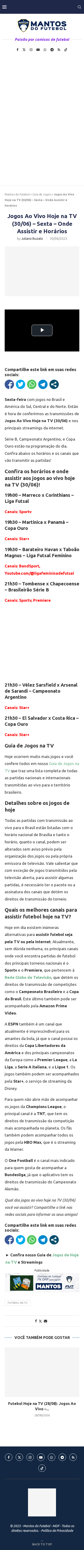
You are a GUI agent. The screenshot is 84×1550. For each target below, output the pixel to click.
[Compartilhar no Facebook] (9, 384)
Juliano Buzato (32, 238)
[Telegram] (52, 49)
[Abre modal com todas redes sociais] (54, 384)
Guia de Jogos (41, 194)
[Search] (79, 7)
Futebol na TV (17, 1302)
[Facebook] (17, 49)
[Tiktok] (65, 49)
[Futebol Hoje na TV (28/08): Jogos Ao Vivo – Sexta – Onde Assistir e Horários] (42, 1372)
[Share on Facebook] (36, 1321)
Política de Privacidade (57, 1531)
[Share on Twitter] (40, 1321)
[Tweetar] (20, 384)
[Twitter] (24, 49)
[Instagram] (31, 49)
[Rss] (59, 49)
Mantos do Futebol (17, 194)
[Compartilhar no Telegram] (43, 384)
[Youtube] (38, 49)
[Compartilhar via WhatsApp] (31, 384)
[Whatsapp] (45, 49)
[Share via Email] (45, 1321)
